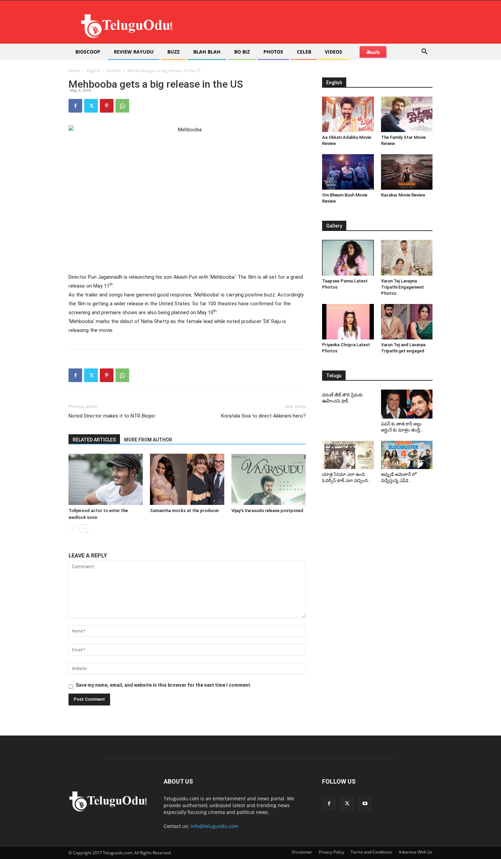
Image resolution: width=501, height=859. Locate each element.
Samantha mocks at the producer (184, 510)
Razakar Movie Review (403, 195)
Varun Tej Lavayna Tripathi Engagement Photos (402, 287)
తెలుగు (373, 52)
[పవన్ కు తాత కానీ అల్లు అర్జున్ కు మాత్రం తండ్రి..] (407, 404)
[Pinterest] (106, 106)
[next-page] (83, 528)
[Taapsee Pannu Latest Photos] (348, 257)
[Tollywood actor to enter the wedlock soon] (106, 479)
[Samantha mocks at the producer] (187, 479)
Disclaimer (302, 852)
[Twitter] (91, 106)
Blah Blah (207, 51)
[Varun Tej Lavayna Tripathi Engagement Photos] (407, 257)
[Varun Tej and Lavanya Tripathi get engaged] (407, 321)
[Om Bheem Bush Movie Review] (348, 172)
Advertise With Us (415, 852)
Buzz (173, 51)
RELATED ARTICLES (94, 439)
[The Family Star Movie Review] (407, 114)
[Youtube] (365, 804)
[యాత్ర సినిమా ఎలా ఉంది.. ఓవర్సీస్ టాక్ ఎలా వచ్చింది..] (348, 455)
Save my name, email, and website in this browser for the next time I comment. (164, 685)
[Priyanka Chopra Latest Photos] (348, 321)
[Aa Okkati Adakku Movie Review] (348, 114)
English (93, 70)
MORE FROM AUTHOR (148, 439)
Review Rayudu (134, 51)
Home (74, 70)
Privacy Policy (331, 852)
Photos (273, 51)
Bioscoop (87, 51)
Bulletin (114, 70)
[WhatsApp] (122, 106)
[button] (424, 52)
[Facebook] (75, 106)
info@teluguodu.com (214, 826)
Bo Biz (242, 51)
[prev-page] (73, 528)
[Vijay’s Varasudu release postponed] (268, 479)
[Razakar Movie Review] (407, 172)
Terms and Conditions (371, 852)
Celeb (304, 51)
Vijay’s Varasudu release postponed (267, 510)
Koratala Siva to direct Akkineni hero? (263, 416)
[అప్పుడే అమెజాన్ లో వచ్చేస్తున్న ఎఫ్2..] (407, 455)
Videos (333, 51)
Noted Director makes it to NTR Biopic (112, 416)
